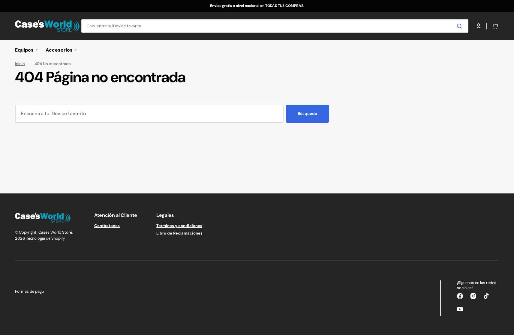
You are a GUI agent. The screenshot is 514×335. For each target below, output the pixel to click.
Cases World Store (55, 232)
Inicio (20, 63)
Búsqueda (307, 113)
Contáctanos (107, 225)
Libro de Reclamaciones (179, 233)
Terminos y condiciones (179, 225)
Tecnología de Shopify (45, 238)
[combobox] (274, 26)
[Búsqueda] (460, 26)
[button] (494, 26)
